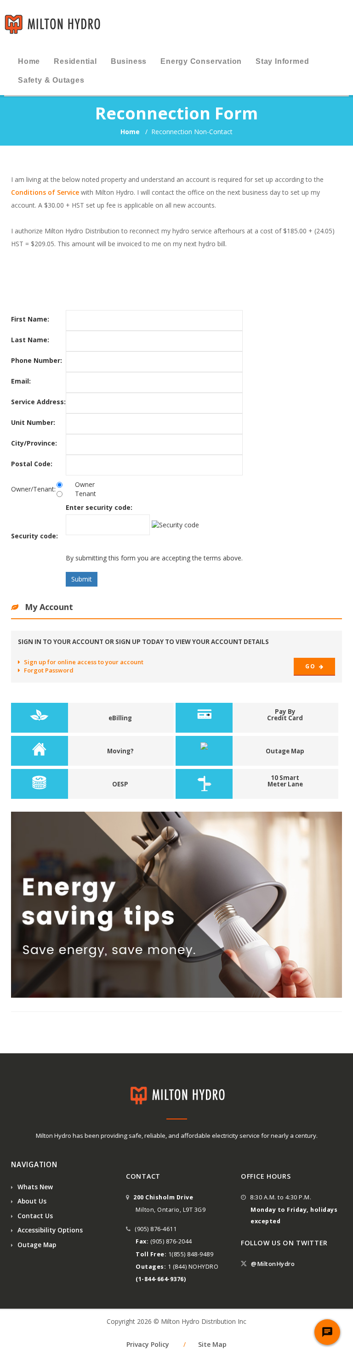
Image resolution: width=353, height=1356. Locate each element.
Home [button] (29, 61)
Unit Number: (33, 422)
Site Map (212, 1344)
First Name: (30, 319)
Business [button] (129, 61)
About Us (31, 1201)
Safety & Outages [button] (51, 80)
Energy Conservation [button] (201, 61)
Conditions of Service (45, 192)
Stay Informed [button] (282, 61)
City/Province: (34, 443)
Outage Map (36, 1244)
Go (311, 666)
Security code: (34, 535)
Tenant (85, 493)
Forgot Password (49, 670)
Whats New (34, 1186)
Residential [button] (75, 61)
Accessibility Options (49, 1230)
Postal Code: (31, 463)
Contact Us (34, 1215)
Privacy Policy (147, 1344)
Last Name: (30, 339)
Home (131, 131)
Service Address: (38, 401)
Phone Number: (36, 360)
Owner (85, 484)
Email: (21, 381)
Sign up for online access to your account (83, 662)
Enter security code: (99, 507)
